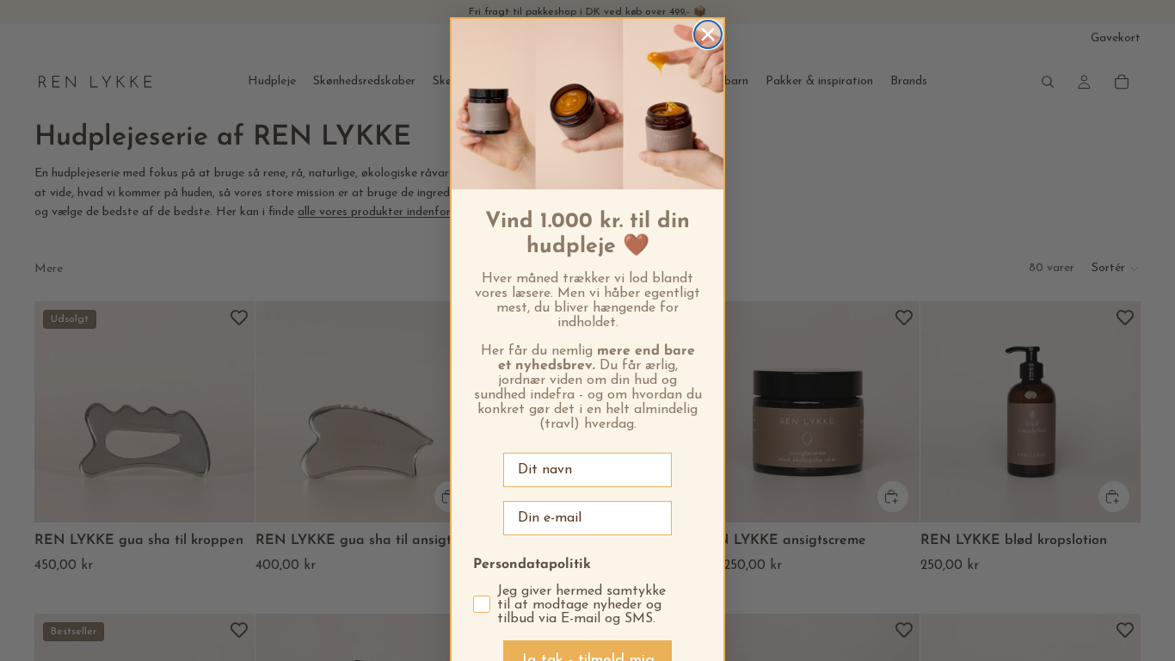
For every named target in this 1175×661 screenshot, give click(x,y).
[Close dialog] (708, 34)
